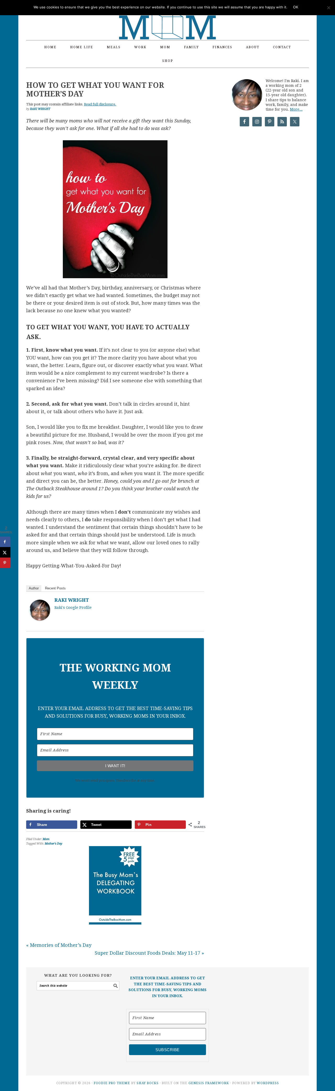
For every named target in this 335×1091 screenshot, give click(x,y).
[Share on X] (5, 552)
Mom (46, 839)
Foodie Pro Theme (112, 1083)
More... (296, 109)
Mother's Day (53, 843)
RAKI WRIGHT (71, 600)
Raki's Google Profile (73, 607)
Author (34, 588)
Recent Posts (55, 588)
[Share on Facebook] (5, 542)
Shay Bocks (148, 1083)
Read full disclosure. (100, 104)
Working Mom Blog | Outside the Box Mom (167, 17)
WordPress (268, 1083)
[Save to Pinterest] (5, 563)
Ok (295, 7)
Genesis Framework (208, 1083)
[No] (328, 7)
